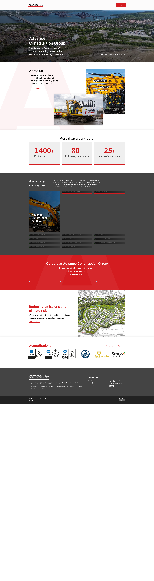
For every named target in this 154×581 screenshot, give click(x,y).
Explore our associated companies (112, 55)
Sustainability (33, 321)
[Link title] (77, 192)
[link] (35, 5)
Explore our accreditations (114, 346)
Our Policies (31, 401)
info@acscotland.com (96, 383)
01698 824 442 (93, 380)
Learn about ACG (34, 89)
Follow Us (92, 386)
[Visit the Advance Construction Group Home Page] (35, 5)
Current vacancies (76, 275)
